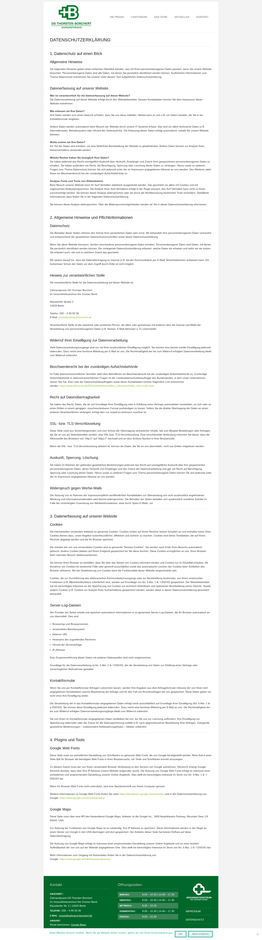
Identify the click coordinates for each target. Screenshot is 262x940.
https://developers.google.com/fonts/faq (142, 794)
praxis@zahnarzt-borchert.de (74, 317)
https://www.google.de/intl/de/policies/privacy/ (85, 859)
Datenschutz (195, 919)
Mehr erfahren (200, 934)
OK (180, 934)
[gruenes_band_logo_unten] (199, 892)
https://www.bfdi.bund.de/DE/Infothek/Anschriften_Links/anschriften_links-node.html (107, 385)
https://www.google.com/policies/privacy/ (82, 797)
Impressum (193, 911)
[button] (148, 16)
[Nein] (257, 934)
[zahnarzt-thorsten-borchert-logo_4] (71, 17)
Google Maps (78, 924)
